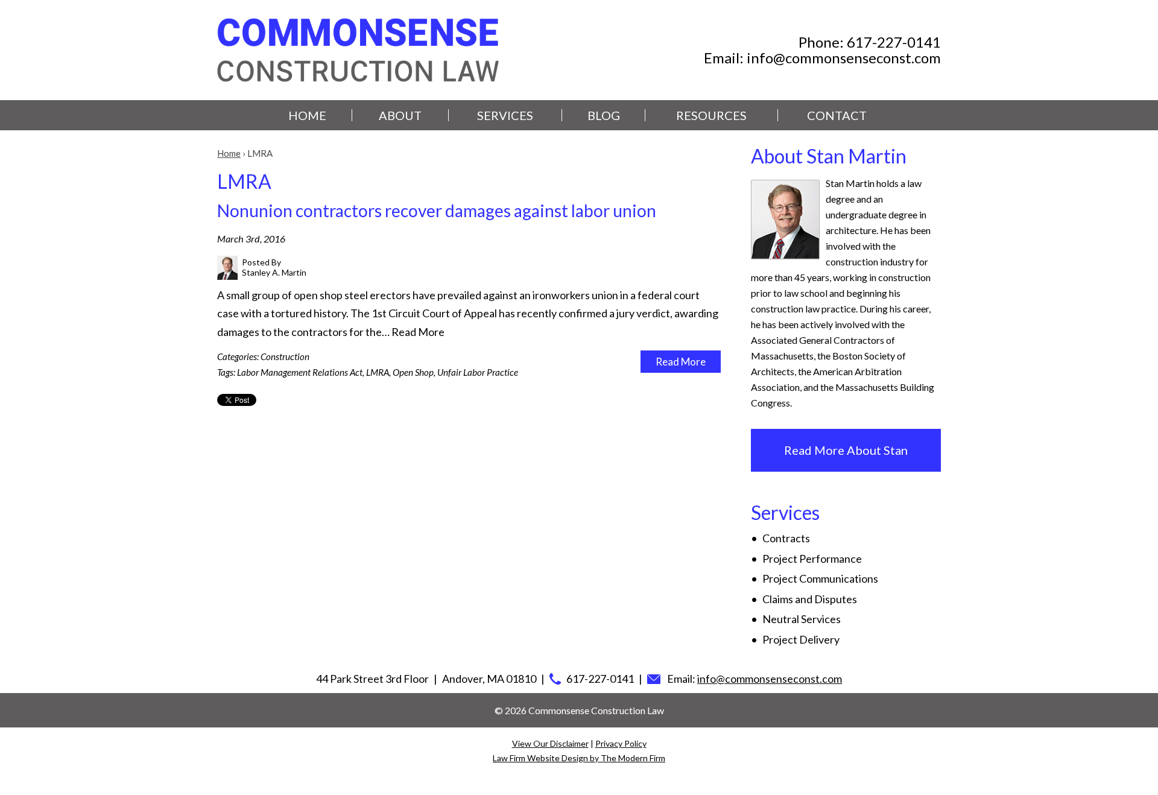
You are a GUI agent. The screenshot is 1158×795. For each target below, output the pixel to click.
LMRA (377, 372)
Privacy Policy (621, 743)
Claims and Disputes (809, 599)
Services (505, 115)
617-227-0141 (894, 42)
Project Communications (820, 578)
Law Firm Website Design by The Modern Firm (579, 758)
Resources (711, 115)
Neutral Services (801, 619)
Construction (285, 356)
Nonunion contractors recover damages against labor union (436, 210)
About (400, 115)
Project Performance (812, 558)
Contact (837, 115)
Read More (418, 331)
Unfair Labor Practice (477, 372)
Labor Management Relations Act (299, 372)
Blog (603, 115)
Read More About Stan (846, 450)
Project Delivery (801, 639)
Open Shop (413, 372)
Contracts (786, 538)
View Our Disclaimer (550, 743)
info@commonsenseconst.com (844, 57)
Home (307, 115)
